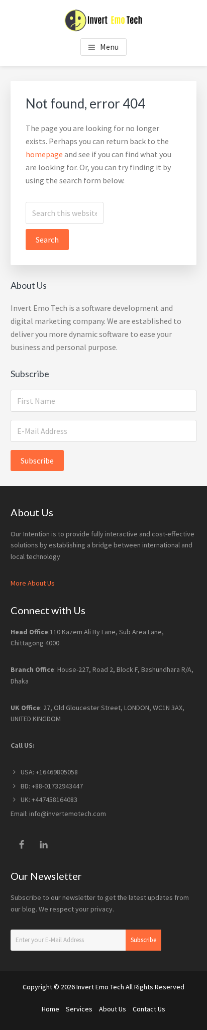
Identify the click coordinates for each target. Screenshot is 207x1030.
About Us (112, 1008)
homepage (44, 154)
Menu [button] (109, 47)
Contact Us (149, 1008)
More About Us (33, 583)
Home (50, 1008)
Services (79, 1008)
